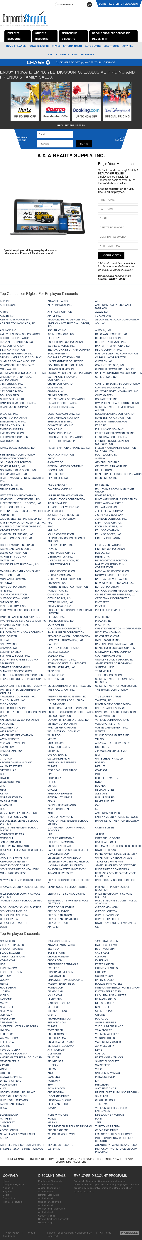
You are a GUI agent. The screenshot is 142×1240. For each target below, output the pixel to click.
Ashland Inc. (8, 330)
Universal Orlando (61, 1042)
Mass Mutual (9, 801)
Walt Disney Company (62, 727)
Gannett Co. (56, 462)
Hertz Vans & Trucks (109, 1057)
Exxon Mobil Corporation (65, 437)
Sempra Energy (10, 651)
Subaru (5, 1126)
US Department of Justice (65, 361)
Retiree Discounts (48, 1194)
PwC (50, 526)
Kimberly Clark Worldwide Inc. (21, 526)
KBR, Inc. (53, 530)
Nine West (6, 1011)
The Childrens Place (109, 1026)
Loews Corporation (13, 552)
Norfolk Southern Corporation (117, 590)
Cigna (51, 801)
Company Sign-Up (13, 1184)
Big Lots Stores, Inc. (109, 338)
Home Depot (8, 987)
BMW (50, 1084)
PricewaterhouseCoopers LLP (20, 610)
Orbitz (52, 1014)
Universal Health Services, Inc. (116, 712)
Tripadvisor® (9, 1022)
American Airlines (107, 813)
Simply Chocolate (107, 1061)
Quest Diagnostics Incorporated (118, 628)
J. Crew (5, 991)
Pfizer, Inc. (102, 617)
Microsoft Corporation (111, 560)
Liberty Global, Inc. (61, 545)
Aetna (4, 793)
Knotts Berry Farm (108, 991)
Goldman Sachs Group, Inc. (18, 470)
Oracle (52, 789)
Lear (3, 809)
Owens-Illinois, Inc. (61, 602)
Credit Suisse (104, 827)
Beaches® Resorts (60, 1144)
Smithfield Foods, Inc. (15, 655)
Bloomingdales (10, 952)
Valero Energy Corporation (19, 719)
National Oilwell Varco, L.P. (114, 579)
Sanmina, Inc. (8, 648)
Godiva (4, 979)
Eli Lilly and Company (109, 429)
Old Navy (6, 1014)
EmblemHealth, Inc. (13, 421)
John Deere (8, 515)
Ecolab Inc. (55, 429)
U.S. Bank (54, 1148)
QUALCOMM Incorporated (64, 628)
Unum (3, 716)
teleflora (7, 1042)
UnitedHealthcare (60, 846)
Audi (3, 1088)
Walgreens (102, 1065)
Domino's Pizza (10, 395)
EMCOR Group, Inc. (60, 433)
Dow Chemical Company (63, 417)
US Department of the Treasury (69, 685)
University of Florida (14, 865)
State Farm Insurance (62, 770)
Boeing (100, 762)
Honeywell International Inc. (20, 499)
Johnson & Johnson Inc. (64, 515)
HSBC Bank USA (57, 484)
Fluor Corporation (61, 454)
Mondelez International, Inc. (19, 564)
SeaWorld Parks (11, 1076)
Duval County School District (20, 907)
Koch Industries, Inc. (109, 526)
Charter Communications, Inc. (115, 369)
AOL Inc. (100, 323)
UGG (2, 964)
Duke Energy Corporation (113, 417)
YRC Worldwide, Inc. (13, 743)
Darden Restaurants (62, 805)
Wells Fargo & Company (64, 731)
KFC (50, 522)
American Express (60, 793)
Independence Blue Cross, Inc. (21, 503)
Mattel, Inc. (8, 560)
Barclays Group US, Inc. (111, 334)
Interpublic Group (108, 838)
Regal (4, 1108)
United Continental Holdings (67, 708)
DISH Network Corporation (66, 399)
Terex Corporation (108, 675)
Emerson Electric (60, 421)
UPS (50, 774)
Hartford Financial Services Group (115, 490)
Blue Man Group (58, 1104)
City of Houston (106, 911)
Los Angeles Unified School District (19, 822)
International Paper (109, 503)
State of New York (60, 816)
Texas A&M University (110, 861)
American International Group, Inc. (69, 325)
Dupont (53, 785)
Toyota (52, 1108)
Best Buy (54, 338)
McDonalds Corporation (112, 571)
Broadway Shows (59, 1100)
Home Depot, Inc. (106, 495)
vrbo (98, 1069)
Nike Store (102, 1007)
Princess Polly (105, 1076)
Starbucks (7, 663)
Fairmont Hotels (106, 968)
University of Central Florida (68, 861)
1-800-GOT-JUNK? (10, 1049)
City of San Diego (107, 915)
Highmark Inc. (9, 484)
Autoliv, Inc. (103, 330)
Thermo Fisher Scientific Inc (67, 696)
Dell (3, 774)
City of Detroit (58, 923)
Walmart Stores (11, 766)
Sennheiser (55, 1061)
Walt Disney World (108, 1042)
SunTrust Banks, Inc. (62, 667)
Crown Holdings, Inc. (62, 369)
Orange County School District (22, 900)
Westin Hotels (105, 1038)
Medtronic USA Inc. (60, 556)
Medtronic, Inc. (10, 575)
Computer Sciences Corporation (117, 383)
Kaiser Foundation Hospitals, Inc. (23, 522)
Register (8, 1191)
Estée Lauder (104, 964)
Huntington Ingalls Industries (116, 499)
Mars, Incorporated (61, 552)
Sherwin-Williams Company (113, 651)
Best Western (104, 948)
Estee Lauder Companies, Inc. (115, 433)
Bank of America (11, 751)
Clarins (5, 1045)
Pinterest (102, 602)
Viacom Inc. (7, 723)
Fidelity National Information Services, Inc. (115, 449)
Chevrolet (7, 1122)
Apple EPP (54, 926)
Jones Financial (10, 842)
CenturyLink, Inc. (11, 383)
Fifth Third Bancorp (61, 441)
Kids (74, 54)
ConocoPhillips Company (17, 365)
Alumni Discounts (48, 1187)
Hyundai (5, 1030)
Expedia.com (8, 968)
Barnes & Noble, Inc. (61, 345)
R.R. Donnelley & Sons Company (21, 632)
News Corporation (13, 586)
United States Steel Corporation (23, 712)
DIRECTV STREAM (10, 1080)
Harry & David (104, 979)
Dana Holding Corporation (18, 403)
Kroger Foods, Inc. (13, 530)
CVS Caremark (57, 754)
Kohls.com (55, 995)
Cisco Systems (10, 782)
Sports (64, 54)
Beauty (52, 54)
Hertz (4, 983)
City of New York (107, 907)
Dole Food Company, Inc (64, 413)
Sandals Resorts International (21, 1148)
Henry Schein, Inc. (12, 488)
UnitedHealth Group (109, 758)
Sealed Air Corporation (64, 648)
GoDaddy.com (104, 976)
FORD (98, 1118)
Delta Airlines (104, 789)
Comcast (101, 770)
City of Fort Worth (13, 923)
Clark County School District (68, 887)
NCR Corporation (107, 586)
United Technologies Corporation (71, 712)
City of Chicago (58, 911)
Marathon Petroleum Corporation (109, 566)
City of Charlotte (107, 919)
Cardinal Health (59, 758)
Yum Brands (56, 743)
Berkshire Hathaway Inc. (16, 353)
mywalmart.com (58, 853)
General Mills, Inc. (13, 466)
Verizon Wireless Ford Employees (111, 1109)
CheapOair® (56, 1092)
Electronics (111, 45)
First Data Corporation (111, 437)
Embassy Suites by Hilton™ (113, 1134)
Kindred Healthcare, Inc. (17, 534)
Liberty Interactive (108, 538)
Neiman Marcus (105, 999)
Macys (4, 1003)
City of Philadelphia (14, 915)
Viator (52, 1138)
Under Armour (57, 1034)
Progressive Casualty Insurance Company (70, 611)
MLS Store (54, 1053)
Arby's (4, 311)
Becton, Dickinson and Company (69, 349)
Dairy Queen (56, 624)
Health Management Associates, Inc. (22, 479)
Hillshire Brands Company (65, 495)
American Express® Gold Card (21, 1057)
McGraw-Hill (8, 369)
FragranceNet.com (60, 972)
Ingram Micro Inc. (107, 507)
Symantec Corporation (16, 671)
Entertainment (72, 45)
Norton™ (54, 1080)
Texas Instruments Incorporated (23, 679)
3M (97, 809)
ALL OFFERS (87, 54)
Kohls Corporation (61, 534)
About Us (8, 1187)
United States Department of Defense (20, 691)
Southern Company (108, 655)
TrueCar (53, 1057)
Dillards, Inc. (9, 413)
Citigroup (6, 758)
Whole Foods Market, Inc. (112, 735)
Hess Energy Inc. (106, 478)
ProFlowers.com (59, 1018)
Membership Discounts (51, 1208)
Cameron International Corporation (16, 378)
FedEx (52, 782)
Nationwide (7, 583)
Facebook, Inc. (10, 441)
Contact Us (9, 1198)
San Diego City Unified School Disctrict (68, 902)
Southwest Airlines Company (20, 659)
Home (6, 1181)
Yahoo (99, 739)
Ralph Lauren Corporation (66, 632)
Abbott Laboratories (14, 319)
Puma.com (102, 1018)
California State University (67, 869)
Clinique (100, 956)
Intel (98, 774)
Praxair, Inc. (103, 620)
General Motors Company (65, 466)
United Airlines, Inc (13, 708)
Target (52, 766)
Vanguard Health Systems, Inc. (68, 719)
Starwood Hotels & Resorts (67, 663)
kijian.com (7, 747)
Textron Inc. (56, 679)
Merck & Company (59, 575)
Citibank (53, 751)
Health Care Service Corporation (118, 474)
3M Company (103, 315)
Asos (51, 1073)
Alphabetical (45, 1184)
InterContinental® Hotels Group (118, 987)
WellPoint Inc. (9, 731)
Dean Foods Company (14, 407)
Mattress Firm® (106, 945)
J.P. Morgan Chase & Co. (111, 751)
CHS (2, 785)
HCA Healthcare (106, 842)
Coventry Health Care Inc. (65, 365)
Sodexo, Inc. (56, 655)
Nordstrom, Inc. (58, 590)
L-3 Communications (108, 545)
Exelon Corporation (14, 437)
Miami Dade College (13, 873)
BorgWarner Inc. (59, 353)
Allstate (101, 793)
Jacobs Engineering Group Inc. (21, 518)
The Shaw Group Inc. (61, 689)
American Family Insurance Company (113, 306)
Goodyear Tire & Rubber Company (23, 685)
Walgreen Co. (9, 727)
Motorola (6, 838)
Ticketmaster (104, 1104)
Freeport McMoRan (61, 842)
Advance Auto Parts (61, 945)
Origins (100, 1014)
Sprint (99, 834)
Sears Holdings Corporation (115, 648)
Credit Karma (57, 1038)
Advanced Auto (58, 301)
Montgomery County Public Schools (66, 829)
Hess (3, 789)
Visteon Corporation (62, 723)
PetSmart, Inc (9, 628)
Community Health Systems (18, 813)
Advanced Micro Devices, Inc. (67, 319)
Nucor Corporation (13, 594)
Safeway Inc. (8, 644)
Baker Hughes (104, 801)
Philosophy (8, 1018)
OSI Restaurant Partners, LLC (115, 594)
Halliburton (103, 470)
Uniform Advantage (108, 1073)
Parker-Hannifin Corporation (20, 617)
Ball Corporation (12, 345)
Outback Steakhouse (14, 598)
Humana (100, 785)
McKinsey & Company (14, 556)
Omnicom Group (58, 594)
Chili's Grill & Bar (12, 399)
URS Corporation (59, 716)
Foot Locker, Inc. (106, 454)
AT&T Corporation (60, 311)
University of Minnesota (64, 857)
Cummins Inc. (56, 391)
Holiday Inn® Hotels (108, 983)
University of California (112, 869)
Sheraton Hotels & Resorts (19, 1026)
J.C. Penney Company (109, 515)
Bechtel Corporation (14, 338)
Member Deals (9, 1061)
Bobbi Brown (56, 952)
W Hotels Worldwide (62, 1134)
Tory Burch (55, 1030)
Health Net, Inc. (58, 478)
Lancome (6, 999)
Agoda (4, 1138)
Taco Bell (54, 671)
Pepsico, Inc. (56, 617)
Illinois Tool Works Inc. (64, 507)
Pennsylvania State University (116, 853)
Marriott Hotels (59, 1003)
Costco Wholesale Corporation (70, 373)
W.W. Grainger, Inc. (108, 723)
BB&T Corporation (12, 349)
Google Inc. (55, 470)
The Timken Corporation (111, 689)
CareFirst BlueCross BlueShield (70, 850)
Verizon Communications (112, 719)
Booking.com (56, 1088)
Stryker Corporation (15, 667)
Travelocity (103, 1030)
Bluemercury (9, 1114)
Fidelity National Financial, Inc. (69, 447)
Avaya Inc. (101, 311)
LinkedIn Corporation (110, 549)
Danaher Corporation (62, 403)
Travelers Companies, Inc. (18, 696)
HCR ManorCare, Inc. (14, 474)
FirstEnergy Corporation (17, 454)
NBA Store (7, 1007)
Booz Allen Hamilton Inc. (16, 342)
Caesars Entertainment (64, 357)
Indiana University (60, 873)
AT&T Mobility (57, 1049)
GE (97, 926)
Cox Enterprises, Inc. (109, 365)
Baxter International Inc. (112, 345)
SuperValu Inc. (105, 667)
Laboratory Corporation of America (67, 539)
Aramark (6, 805)
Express (53, 968)
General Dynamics (60, 797)
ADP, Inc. (5, 301)
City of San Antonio (61, 915)
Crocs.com (55, 960)
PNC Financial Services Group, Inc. (23, 620)
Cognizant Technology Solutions (23, 373)
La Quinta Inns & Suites (110, 995)
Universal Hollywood (14, 1100)
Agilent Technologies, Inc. (18, 323)
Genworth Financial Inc (111, 466)
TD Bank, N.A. (103, 671)
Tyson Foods (8, 704)
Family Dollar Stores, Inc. (17, 447)
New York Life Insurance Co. (114, 583)
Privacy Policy (11, 1232)
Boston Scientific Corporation (116, 353)
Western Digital (59, 809)
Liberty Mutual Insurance (18, 545)
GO (89, 4)
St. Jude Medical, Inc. (62, 659)
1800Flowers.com (106, 941)
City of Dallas (9, 919)
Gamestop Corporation (16, 462)
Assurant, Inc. (57, 330)
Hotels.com (55, 987)
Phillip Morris (105, 797)
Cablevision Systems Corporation (118, 373)
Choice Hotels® (58, 956)
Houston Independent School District (68, 822)
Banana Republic (11, 948)
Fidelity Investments (14, 846)
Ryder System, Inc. (107, 640)
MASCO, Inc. (102, 552)
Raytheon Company (108, 632)
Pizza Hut (101, 606)
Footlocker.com (11, 972)
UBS (2, 853)
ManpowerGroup (59, 564)
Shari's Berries (105, 1022)
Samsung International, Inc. (114, 644)
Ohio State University (15, 857)
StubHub (5, 1073)
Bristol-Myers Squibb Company (21, 357)
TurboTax (6, 1034)
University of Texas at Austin (115, 857)
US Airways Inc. (105, 716)
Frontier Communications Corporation (112, 442)
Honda (52, 1118)
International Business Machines (23, 511)
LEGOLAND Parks (58, 1096)
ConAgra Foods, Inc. (14, 387)
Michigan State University (65, 865)
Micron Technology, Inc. (64, 560)
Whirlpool (55, 735)
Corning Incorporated (110, 387)
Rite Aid (5, 640)
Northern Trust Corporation (68, 586)
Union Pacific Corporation (113, 704)
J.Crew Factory (58, 1114)
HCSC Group (56, 474)
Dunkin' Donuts (58, 395)
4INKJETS (5, 1069)
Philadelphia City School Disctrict (112, 888)
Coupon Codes (46, 1215)
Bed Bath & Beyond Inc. (110, 342)
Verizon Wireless (12, 834)
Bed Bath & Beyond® (13, 1096)
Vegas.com (7, 960)
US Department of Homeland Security (114, 680)
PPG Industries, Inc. (61, 620)
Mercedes (102, 1084)
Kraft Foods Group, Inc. (16, 538)
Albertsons (8, 305)
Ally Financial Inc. (60, 305)
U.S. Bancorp (56, 704)
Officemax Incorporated (112, 598)
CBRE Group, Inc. (106, 376)
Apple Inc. (54, 315)
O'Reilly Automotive (61, 838)
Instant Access (111, 255)
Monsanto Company (13, 579)
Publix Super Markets (110, 610)
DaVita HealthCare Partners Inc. (117, 403)
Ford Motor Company (14, 458)
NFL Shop (54, 1007)
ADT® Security (105, 1045)
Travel (56, 45)
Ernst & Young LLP (12, 425)
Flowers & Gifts (39, 45)
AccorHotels (9, 1130)
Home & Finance (16, 45)
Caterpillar (8, 770)
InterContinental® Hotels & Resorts (114, 1139)
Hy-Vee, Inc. (102, 484)
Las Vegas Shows (12, 1104)
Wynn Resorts (10, 739)
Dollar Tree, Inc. (106, 399)
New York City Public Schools (20, 880)
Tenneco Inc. (56, 675)
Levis (98, 1049)
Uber (3, 926)
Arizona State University (112, 743)
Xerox (52, 739)
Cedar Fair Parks (106, 1130)
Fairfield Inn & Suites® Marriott (22, 1144)
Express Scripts (11, 429)
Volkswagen (8, 1084)
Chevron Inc (103, 361)
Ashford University (13, 861)
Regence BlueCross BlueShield (21, 850)
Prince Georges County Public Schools (116, 902)
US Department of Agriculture (116, 685)
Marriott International (111, 421)
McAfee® (6, 1118)
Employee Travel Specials (65, 979)
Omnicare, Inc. (9, 602)
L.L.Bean (53, 1065)
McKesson (102, 747)
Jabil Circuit (56, 511)
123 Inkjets (7, 941)
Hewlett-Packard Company (18, 495)
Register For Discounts (123, 3)
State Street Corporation (113, 663)
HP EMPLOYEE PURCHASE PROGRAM (117, 1092)
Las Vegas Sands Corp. (15, 549)
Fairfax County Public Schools (116, 816)
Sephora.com (57, 1022)
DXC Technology (58, 651)
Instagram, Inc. (58, 503)
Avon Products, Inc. (61, 334)
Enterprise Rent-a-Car (63, 964)
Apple (4, 754)
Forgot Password (121, 139)
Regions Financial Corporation (69, 636)
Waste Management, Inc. (111, 727)
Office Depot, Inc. (59, 598)
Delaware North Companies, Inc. (117, 391)
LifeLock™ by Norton (109, 1114)
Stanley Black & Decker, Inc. (114, 659)
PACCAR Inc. (103, 624)
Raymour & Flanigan (13, 1053)
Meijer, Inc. (103, 556)
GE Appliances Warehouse (18, 1134)
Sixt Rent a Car (105, 1088)
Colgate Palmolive (60, 425)
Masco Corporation (61, 571)
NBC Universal (57, 583)
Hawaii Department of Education (117, 820)
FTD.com (100, 972)
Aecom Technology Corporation (117, 319)
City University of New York (19, 869)
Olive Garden (104, 395)
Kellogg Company (107, 530)
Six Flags (101, 1096)
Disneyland (55, 991)
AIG (97, 301)
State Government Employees (115, 923)
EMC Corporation (12, 433)
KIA (97, 1080)
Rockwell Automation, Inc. (66, 640)
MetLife (100, 766)
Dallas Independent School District (19, 829)
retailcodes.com (59, 747)
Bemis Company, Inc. (108, 349)
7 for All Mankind (12, 945)
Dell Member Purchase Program (70, 1126)
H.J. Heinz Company (60, 488)
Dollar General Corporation (115, 413)
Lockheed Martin (106, 778)
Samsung (54, 1076)
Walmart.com (9, 1038)
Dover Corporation (13, 417)
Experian (101, 960)
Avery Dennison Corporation (20, 334)
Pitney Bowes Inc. (60, 606)
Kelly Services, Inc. (108, 534)
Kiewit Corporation (108, 522)
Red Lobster (8, 636)
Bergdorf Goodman (61, 1045)
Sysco (99, 782)
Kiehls (4, 995)
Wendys (100, 731)
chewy (52, 1069)
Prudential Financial (14, 624)
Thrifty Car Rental (108, 1126)
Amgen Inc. (7, 315)
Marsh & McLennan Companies (20, 571)
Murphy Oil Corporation (64, 579)
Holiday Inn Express (61, 983)
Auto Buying (93, 45)
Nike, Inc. (6, 590)
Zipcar (4, 1065)
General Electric (107, 462)
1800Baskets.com (59, 941)
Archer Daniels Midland (16, 762)
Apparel (127, 45)
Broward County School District (22, 887)
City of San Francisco (63, 919)
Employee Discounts (50, 1181)
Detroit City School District (67, 893)
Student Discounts (49, 1201)
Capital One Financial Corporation (62, 378)
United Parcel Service (110, 708)
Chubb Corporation (61, 383)
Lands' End (55, 999)
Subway (100, 458)
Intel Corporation (12, 507)
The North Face (58, 1011)
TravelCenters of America (66, 700)
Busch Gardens (58, 1130)
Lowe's (4, 778)
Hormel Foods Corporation (66, 499)
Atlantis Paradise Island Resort (117, 1144)
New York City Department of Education (115, 874)
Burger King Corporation (65, 342)
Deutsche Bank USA (61, 407)
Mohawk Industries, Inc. (111, 575)
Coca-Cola (55, 778)
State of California (61, 907)
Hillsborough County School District (20, 895)
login (102, 3)
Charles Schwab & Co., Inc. (18, 361)
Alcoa (51, 458)
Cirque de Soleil (106, 1100)
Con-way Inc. (56, 387)
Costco (100, 1053)
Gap (97, 805)
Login (6, 1194)
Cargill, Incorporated (110, 357)
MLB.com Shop (104, 1003)
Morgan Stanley (11, 797)
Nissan (52, 1122)
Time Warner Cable (108, 696)
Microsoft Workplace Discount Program (117, 1150)
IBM (97, 754)
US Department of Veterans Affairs (114, 408)
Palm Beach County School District (113, 895)
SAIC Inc (53, 644)
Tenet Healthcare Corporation (21, 675)
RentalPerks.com (107, 636)
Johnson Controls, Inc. (111, 518)
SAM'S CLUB (102, 952)
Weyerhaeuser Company (16, 735)
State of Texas (105, 850)
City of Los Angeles (13, 911)
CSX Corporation (11, 391)
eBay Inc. (101, 425)
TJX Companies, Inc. (13, 700)
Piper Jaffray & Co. (13, 606)
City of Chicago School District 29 (70, 881)
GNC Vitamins (56, 976)
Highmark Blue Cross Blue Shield (118, 846)
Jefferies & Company (109, 511)
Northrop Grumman (13, 816)
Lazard (52, 549)
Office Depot (104, 1011)
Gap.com (5, 976)
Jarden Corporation (61, 518)
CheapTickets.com (12, 956)
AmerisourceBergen (62, 762)
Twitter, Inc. (103, 700)
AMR (50, 813)
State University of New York (115, 865)
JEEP (98, 1122)
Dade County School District (115, 880)
